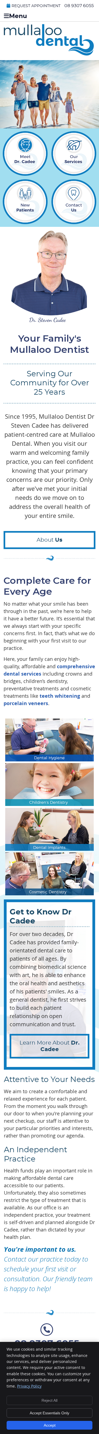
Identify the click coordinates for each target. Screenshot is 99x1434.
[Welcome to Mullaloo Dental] (49, 53)
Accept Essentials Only (49, 1413)
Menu (18, 16)
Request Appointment (36, 6)
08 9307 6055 (79, 6)
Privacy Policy (29, 1386)
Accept (50, 1425)
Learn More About (49, 1046)
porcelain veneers (26, 703)
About (49, 540)
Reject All (49, 1400)
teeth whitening (60, 696)
